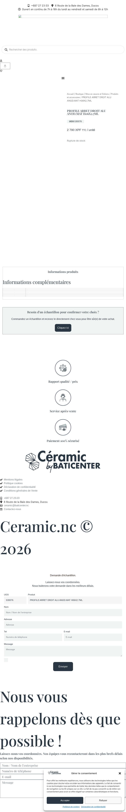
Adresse (8, 619)
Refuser (103, 800)
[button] (119, 773)
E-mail (67, 631)
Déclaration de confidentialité (93, 807)
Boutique (79, 94)
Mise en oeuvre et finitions (97, 94)
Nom (6, 607)
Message (8, 644)
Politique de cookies (71, 807)
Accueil (70, 94)
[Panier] (5, 66)
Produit (31, 594)
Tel (5, 631)
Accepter (65, 800)
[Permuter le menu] (63, 78)
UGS (6, 594)
